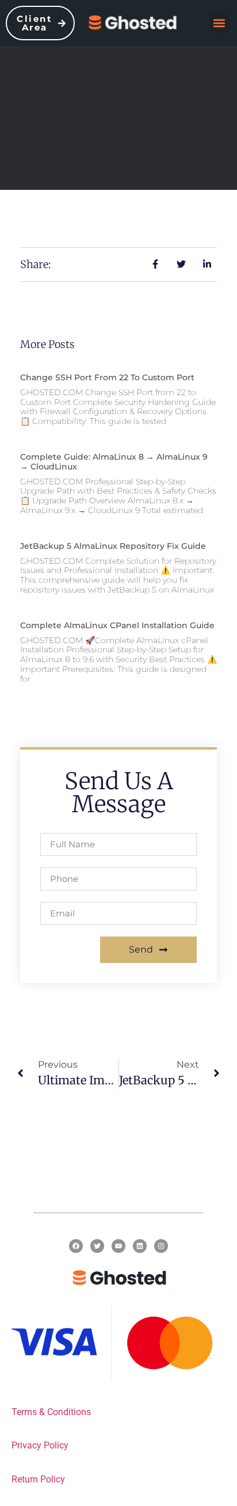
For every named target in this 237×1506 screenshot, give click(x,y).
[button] (219, 23)
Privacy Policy (40, 1445)
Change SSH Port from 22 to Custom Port (107, 377)
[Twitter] (97, 1246)
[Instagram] (161, 1246)
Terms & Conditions (51, 1411)
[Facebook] (76, 1246)
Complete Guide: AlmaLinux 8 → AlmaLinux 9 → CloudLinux (114, 462)
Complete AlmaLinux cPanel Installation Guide (117, 625)
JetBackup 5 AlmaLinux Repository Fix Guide (113, 546)
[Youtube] (118, 1246)
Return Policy (38, 1479)
